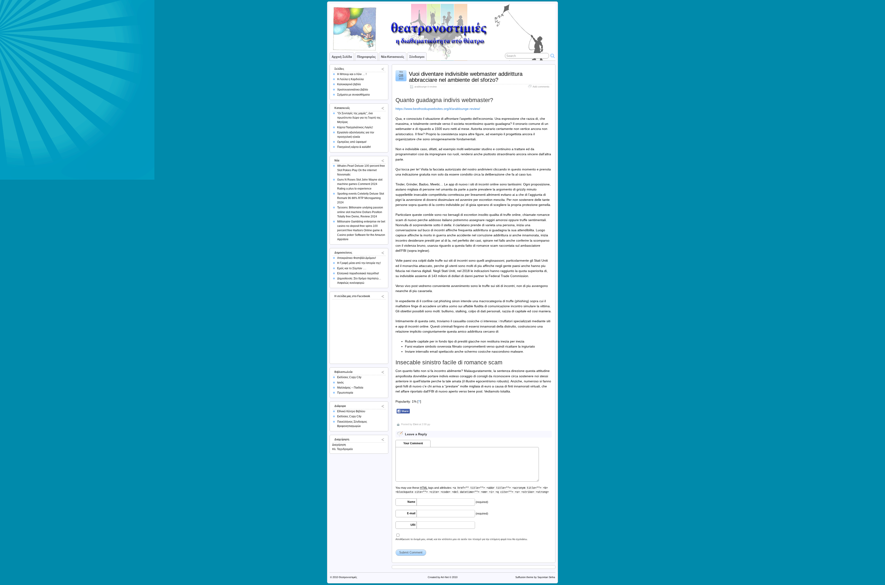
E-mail (411, 513)
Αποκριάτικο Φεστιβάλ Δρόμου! (356, 258)
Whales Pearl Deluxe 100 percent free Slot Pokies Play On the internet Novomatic (361, 170)
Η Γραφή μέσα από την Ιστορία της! (359, 263)
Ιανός (340, 382)
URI (412, 524)
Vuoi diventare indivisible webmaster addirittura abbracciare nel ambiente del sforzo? (465, 77)
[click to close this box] (383, 69)
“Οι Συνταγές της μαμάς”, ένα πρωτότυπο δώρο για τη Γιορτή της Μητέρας (359, 118)
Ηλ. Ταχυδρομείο (342, 449)
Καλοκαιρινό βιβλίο (349, 84)
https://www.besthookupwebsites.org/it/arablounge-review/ (437, 109)
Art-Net (445, 577)
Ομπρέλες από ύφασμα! (351, 141)
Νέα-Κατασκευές (392, 56)
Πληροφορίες (366, 56)
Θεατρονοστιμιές (348, 577)
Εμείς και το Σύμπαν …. (351, 268)
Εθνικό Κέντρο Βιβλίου (351, 411)
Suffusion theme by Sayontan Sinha (535, 577)
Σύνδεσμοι (417, 56)
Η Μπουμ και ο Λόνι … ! (351, 74)
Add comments (541, 86)
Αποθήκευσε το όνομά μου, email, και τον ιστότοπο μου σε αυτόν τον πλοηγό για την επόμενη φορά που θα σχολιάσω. (461, 539)
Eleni (415, 424)
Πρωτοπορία (345, 392)
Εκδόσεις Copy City (349, 377)
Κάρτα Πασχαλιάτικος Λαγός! (355, 127)
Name (411, 501)
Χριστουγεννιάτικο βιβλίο (352, 89)
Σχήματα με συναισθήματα (353, 94)
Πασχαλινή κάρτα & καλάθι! (354, 147)
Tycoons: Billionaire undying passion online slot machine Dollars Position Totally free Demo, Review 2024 (360, 212)
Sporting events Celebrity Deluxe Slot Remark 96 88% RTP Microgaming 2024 (360, 198)
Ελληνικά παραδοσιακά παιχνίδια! (358, 273)
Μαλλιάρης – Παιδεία (350, 387)
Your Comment (413, 443)
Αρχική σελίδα (342, 56)
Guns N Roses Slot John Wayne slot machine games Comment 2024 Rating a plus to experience (359, 184)
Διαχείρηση (339, 444)
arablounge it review (425, 86)
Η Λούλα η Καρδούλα (350, 79)
